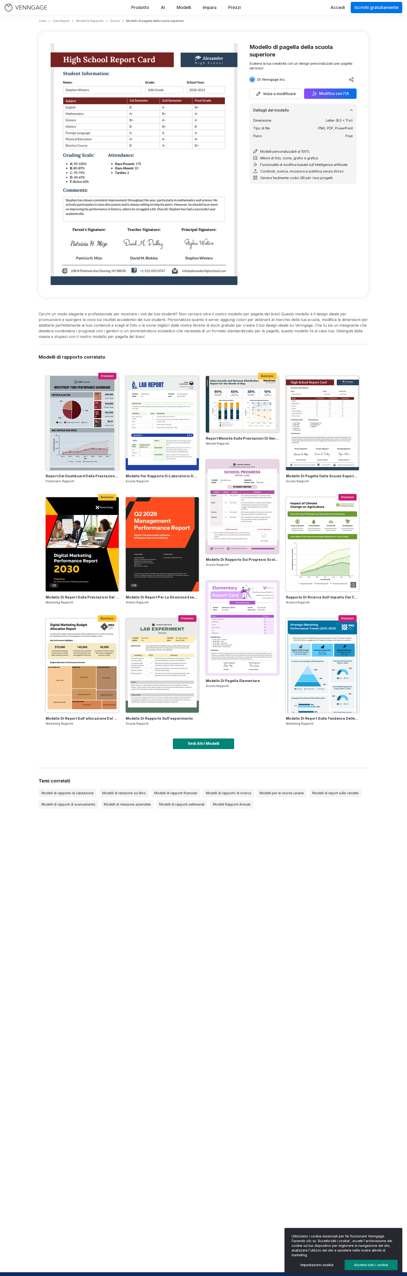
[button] (275, 93)
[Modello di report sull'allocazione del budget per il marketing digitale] (82, 665)
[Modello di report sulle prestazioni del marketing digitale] (82, 544)
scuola (115, 21)
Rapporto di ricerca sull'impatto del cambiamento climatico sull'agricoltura (322, 597)
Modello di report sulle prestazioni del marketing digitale (82, 597)
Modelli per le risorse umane (282, 793)
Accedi (337, 7)
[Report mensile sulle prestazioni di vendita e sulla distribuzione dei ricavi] (242, 404)
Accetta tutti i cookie (371, 1265)
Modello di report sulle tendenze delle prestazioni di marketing (322, 718)
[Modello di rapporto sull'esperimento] (162, 665)
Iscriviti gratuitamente (376, 7)
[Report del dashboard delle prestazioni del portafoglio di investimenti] (82, 423)
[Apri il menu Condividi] (351, 79)
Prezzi (234, 7)
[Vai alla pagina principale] (26, 8)
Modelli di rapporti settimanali (181, 804)
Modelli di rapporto (90, 21)
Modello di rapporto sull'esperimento (159, 718)
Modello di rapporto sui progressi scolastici (242, 560)
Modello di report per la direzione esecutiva (162, 597)
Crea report (61, 21)
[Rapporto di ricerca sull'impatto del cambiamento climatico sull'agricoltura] (322, 544)
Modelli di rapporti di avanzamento (68, 804)
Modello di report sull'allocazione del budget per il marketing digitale (82, 718)
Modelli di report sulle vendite (335, 793)
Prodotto (140, 7)
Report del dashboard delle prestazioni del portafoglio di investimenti (82, 476)
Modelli (184, 7)
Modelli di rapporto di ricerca (228, 793)
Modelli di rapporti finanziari (175, 793)
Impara (209, 7)
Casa (42, 21)
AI (163, 7)
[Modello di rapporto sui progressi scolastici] (242, 507)
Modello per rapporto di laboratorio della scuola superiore (162, 476)
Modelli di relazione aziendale (127, 804)
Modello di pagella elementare (233, 681)
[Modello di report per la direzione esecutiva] (162, 544)
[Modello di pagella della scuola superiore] (322, 423)
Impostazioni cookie (317, 1265)
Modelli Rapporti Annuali (231, 804)
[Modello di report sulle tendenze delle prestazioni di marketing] (322, 665)
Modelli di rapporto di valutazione (67, 793)
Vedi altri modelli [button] (203, 743)
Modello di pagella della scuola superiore (322, 476)
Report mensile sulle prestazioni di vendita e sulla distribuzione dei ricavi (242, 438)
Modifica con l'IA (334, 93)
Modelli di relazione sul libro (124, 793)
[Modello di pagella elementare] (242, 628)
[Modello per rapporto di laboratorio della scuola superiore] (162, 423)
